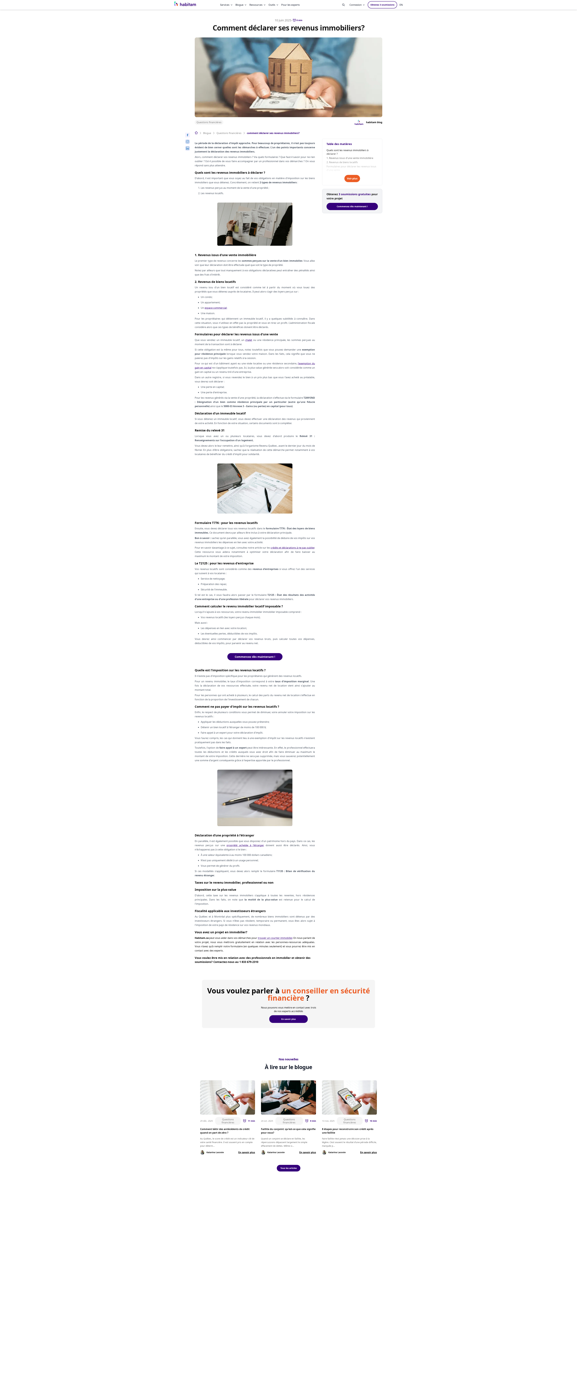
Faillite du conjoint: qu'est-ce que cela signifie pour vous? (288, 1130)
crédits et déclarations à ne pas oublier (292, 547)
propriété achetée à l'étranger (245, 845)
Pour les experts (290, 4)
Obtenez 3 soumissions (382, 4)
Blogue (239, 4)
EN (401, 4)
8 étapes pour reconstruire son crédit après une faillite (347, 1130)
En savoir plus (288, 1019)
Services (224, 4)
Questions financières (209, 122)
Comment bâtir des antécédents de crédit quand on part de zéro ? (225, 1130)
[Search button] (343, 4)
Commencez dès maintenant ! (255, 657)
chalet (248, 340)
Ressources (256, 4)
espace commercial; (216, 307)
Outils (272, 4)
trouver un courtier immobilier (275, 938)
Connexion (356, 4)
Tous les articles (288, 1168)
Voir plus (352, 178)
